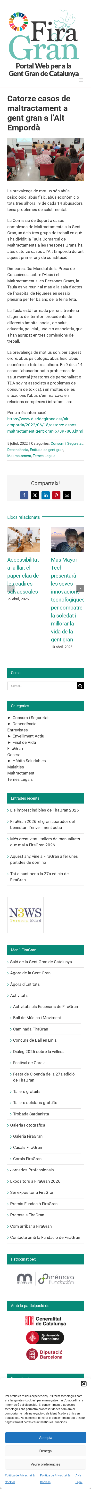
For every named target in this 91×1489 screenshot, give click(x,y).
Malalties (15, 767)
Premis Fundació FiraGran (34, 1203)
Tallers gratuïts (27, 1091)
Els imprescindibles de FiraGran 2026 (44, 810)
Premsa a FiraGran (27, 1214)
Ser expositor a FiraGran (32, 1192)
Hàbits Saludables (29, 760)
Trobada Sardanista (31, 1114)
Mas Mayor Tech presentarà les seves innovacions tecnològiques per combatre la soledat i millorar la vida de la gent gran (68, 600)
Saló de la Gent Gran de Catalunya (41, 961)
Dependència (17, 450)
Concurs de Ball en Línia (35, 1040)
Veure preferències (45, 1464)
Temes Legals (44, 456)
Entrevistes (17, 730)
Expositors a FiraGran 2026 (35, 1181)
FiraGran (15, 748)
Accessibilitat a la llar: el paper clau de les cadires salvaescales (23, 576)
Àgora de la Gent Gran (30, 972)
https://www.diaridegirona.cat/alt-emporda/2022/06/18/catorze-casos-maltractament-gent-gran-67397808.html (45, 425)
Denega (45, 1451)
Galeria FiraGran (27, 1136)
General (14, 754)
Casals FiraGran (27, 1147)
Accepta (45, 1438)
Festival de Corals (29, 1062)
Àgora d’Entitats (25, 984)
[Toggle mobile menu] (81, 80)
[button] (83, 1383)
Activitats (19, 995)
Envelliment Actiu (28, 736)
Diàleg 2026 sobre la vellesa (39, 1051)
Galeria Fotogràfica (27, 1125)
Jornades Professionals (32, 1169)
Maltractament (19, 456)
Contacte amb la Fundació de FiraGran (45, 1237)
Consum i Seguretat (67, 443)
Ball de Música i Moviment (37, 1017)
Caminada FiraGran (30, 1029)
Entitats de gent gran (46, 450)
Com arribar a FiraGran (31, 1226)
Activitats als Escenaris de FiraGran (45, 1006)
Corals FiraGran (27, 1158)
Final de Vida (24, 742)
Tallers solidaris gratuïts (35, 1102)
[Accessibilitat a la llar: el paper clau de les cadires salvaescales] (23, 529)
